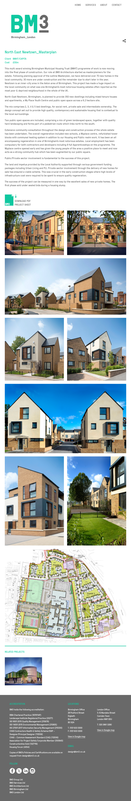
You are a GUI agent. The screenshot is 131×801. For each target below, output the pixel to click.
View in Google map (76, 736)
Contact (116, 5)
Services (90, 5)
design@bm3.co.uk (76, 751)
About (103, 5)
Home (78, 5)
